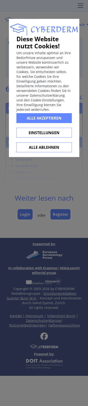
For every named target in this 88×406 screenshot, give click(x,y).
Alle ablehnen (44, 147)
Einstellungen (44, 132)
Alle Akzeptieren (44, 118)
